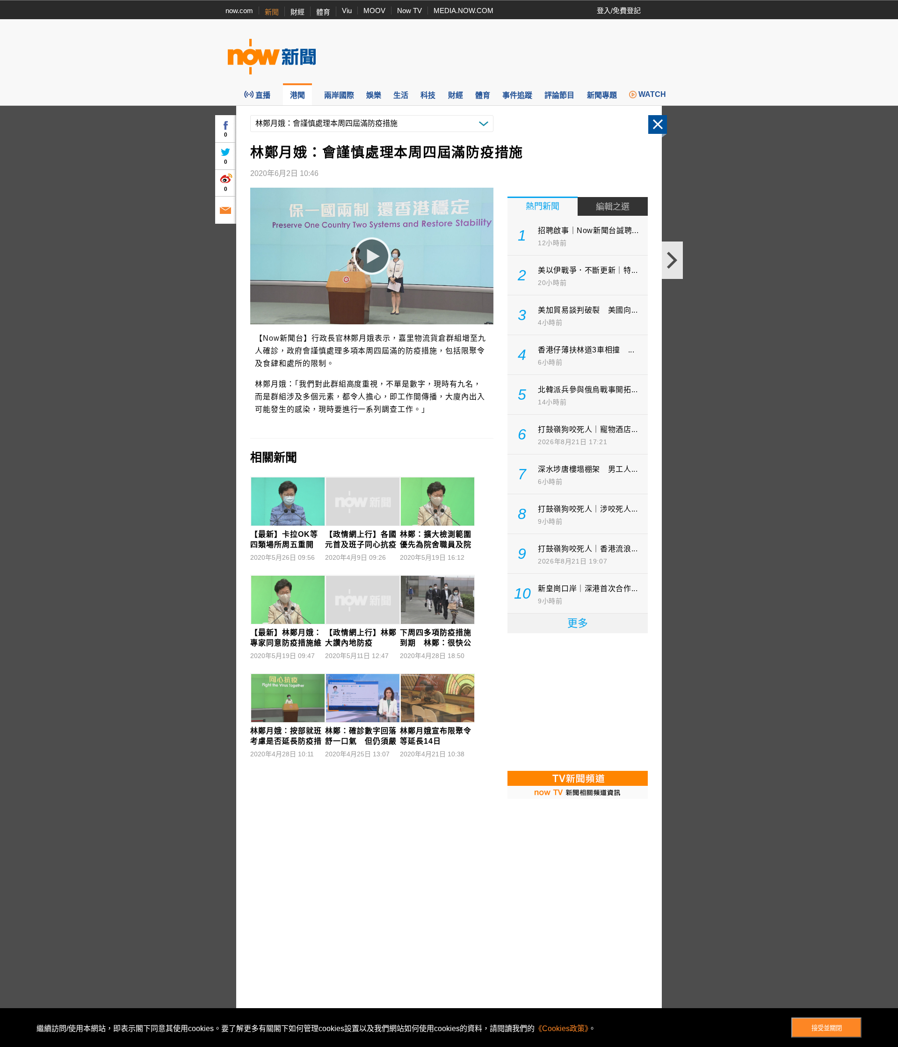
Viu (347, 11)
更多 (577, 623)
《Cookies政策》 (561, 1028)
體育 (323, 12)
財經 (297, 12)
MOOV (374, 11)
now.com (239, 11)
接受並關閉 (826, 1028)
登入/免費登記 (619, 11)
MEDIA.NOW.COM (463, 11)
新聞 (272, 12)
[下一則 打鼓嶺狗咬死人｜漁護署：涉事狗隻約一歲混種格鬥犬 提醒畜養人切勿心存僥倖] (672, 260)
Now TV (409, 11)
